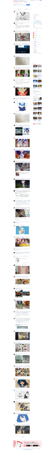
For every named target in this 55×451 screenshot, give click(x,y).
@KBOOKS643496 (23, 193)
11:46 (31, 177)
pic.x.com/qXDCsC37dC (19, 68)
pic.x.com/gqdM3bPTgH (19, 138)
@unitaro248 (18, 399)
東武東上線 (34, 93)
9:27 (31, 364)
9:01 (31, 423)
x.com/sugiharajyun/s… (25, 208)
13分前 (31, 42)
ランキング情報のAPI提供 (25, 449)
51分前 (31, 78)
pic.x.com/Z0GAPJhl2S (17, 354)
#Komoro (18, 249)
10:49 (31, 263)
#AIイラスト (22, 201)
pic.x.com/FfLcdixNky (26, 413)
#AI (19, 201)
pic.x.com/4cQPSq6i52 (28, 32)
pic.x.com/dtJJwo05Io (21, 208)
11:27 (31, 235)
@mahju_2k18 (20, 147)
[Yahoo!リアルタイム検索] (17, 1)
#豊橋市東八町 (17, 179)
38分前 (31, 54)
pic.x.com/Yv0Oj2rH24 (28, 424)
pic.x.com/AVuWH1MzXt (18, 367)
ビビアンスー (39, 0)
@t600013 (18, 41)
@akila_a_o (26, 81)
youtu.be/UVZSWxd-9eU (24, 312)
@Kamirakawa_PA (18, 376)
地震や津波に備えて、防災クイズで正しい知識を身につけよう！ (19, 0)
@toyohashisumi (18, 188)
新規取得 (25, 1)
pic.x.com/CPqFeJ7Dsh (23, 378)
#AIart (20, 201)
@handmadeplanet (20, 274)
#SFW (24, 201)
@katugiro (18, 24)
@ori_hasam (19, 111)
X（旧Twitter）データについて (29, 449)
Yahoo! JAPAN (32, 0)
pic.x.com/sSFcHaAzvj (17, 265)
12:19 (31, 100)
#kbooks (19, 191)
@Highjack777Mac (18, 65)
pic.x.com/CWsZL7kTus (19, 288)
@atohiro (20, 250)
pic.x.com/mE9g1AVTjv (25, 86)
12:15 (31, 136)
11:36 (31, 220)
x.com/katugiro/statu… (21, 23)
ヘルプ (34, 0)
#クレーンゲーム (28, 312)
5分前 (31, 29)
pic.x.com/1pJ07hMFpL (17, 56)
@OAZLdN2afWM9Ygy (24, 309)
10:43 (31, 298)
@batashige (20, 205)
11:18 (31, 247)
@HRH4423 (18, 223)
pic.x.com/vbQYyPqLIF (21, 179)
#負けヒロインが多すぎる (24, 149)
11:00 (31, 21)
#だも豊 (20, 253)
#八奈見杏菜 (29, 113)
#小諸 (17, 249)
